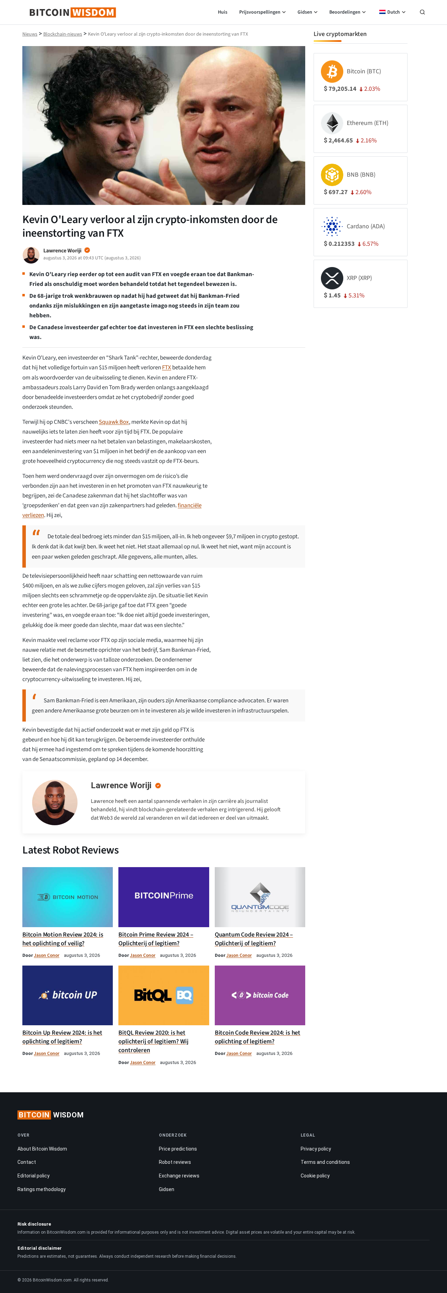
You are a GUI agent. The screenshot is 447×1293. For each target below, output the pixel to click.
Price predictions (178, 1149)
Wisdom (51, 1115)
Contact (26, 1162)
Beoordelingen (344, 12)
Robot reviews (175, 1162)
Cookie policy (315, 1176)
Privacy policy (316, 1149)
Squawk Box (114, 422)
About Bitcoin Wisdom (42, 1149)
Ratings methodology (41, 1189)
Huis (222, 12)
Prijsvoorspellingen (259, 12)
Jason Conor (46, 955)
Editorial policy (33, 1176)
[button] (422, 13)
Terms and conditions (325, 1162)
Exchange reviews (179, 1176)
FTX (166, 367)
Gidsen (305, 12)
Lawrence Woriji (121, 785)
